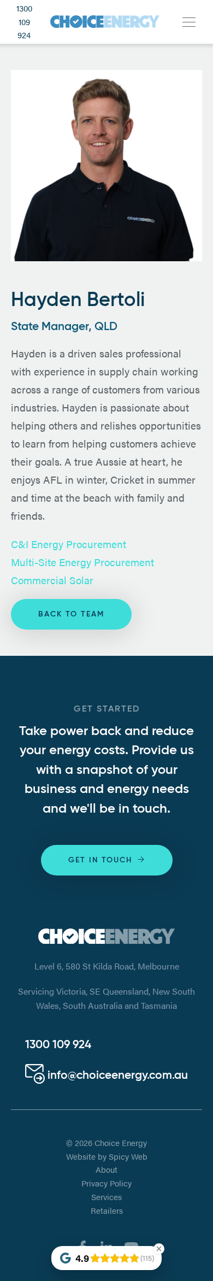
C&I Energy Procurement (68, 544)
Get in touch (100, 860)
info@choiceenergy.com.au (116, 1076)
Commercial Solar (52, 580)
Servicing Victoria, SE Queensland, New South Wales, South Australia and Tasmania (106, 998)
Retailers (107, 1210)
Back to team (71, 614)
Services (106, 1197)
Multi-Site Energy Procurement (82, 562)
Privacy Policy (106, 1183)
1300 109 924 (24, 21)
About (106, 1170)
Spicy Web (128, 1156)
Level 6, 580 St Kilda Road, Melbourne (106, 966)
